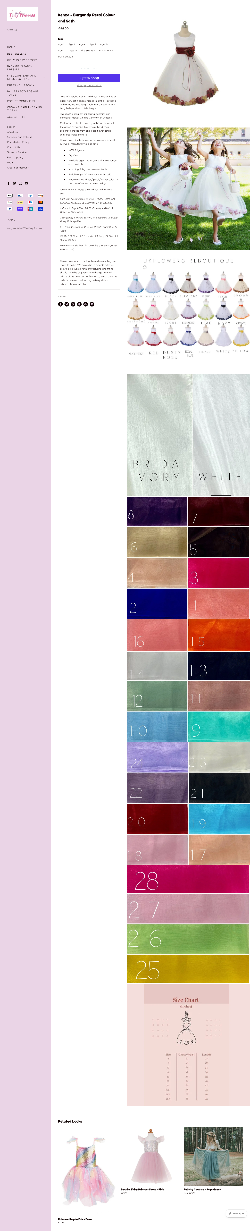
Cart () (12, 29)
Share (62, 296)
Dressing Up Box (19, 85)
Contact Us (13, 147)
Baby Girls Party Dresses (19, 68)
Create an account (18, 167)
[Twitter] (14, 183)
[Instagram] (20, 183)
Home (11, 47)
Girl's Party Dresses (22, 60)
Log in (10, 162)
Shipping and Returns (19, 136)
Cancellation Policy (18, 142)
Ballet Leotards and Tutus (23, 93)
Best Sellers (16, 53)
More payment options (89, 85)
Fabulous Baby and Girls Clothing (21, 77)
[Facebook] (8, 183)
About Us (12, 131)
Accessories (16, 116)
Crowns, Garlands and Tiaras (24, 109)
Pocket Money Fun (21, 101)
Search (11, 126)
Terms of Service (17, 152)
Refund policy (15, 157)
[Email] (26, 183)
